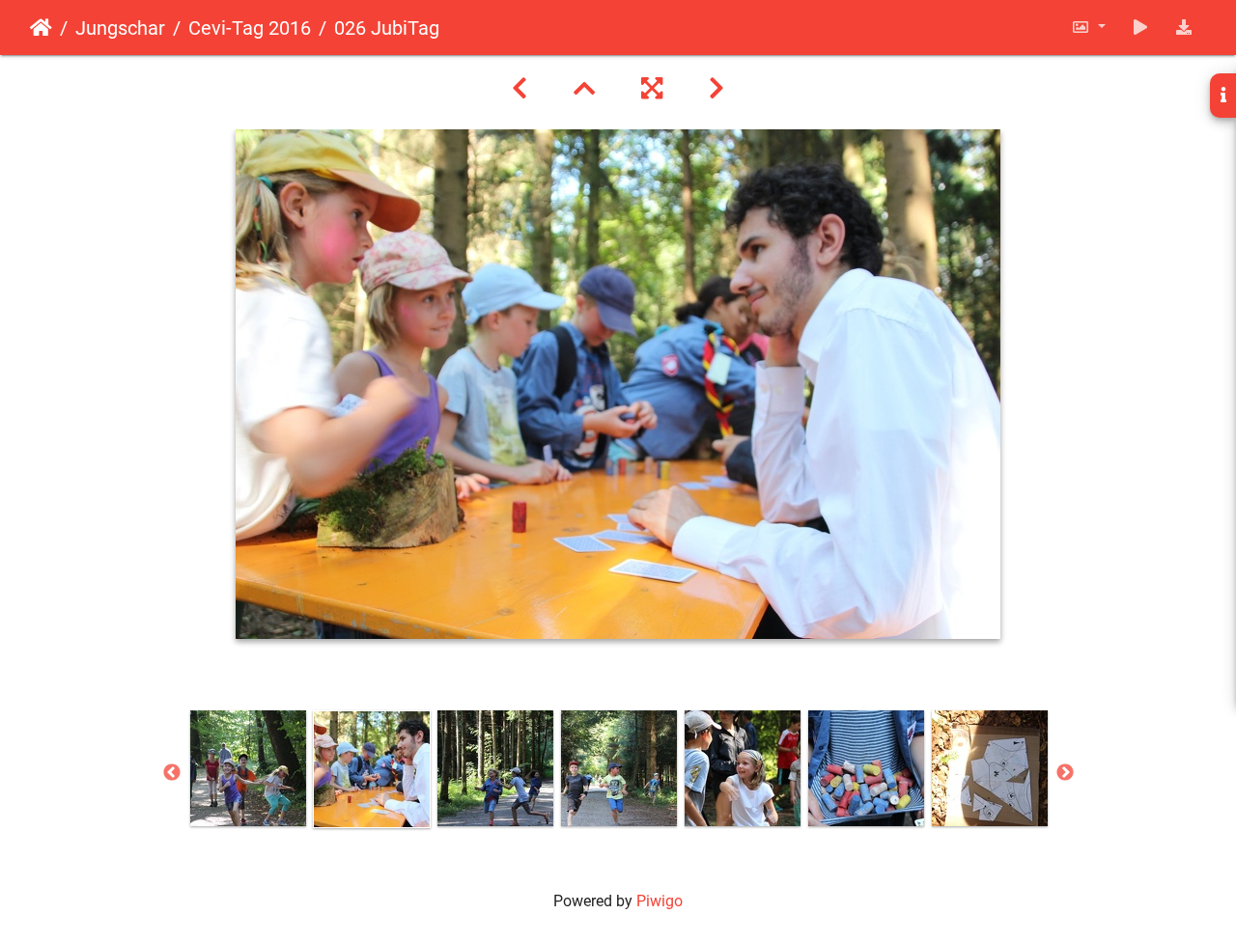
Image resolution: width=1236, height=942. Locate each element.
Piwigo (659, 901)
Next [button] (1065, 773)
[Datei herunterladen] (1184, 27)
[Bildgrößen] (1088, 27)
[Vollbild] (652, 88)
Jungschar (120, 28)
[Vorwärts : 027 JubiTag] (716, 88)
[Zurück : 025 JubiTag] (519, 88)
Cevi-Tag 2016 (249, 28)
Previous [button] (172, 773)
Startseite (41, 28)
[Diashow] (1140, 27)
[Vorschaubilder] (584, 88)
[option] (248, 768)
